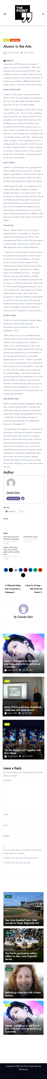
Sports (8, 896)
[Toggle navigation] (5, 14)
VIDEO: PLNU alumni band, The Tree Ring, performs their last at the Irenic (11, 550)
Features (9, 969)
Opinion (9, 933)
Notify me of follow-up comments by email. (22, 858)
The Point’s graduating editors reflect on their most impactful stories (21, 956)
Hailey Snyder (13, 670)
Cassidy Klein (15, 52)
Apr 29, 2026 (27, 670)
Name (6, 814)
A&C (6, 40)
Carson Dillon (13, 713)
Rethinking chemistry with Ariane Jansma (23, 994)
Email (6, 825)
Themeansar (23, 1069)
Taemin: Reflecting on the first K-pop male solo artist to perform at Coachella (22, 664)
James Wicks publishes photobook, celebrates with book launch (23, 708)
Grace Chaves (13, 756)
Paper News (34, 1066)
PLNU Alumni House (30, 537)
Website (6, 836)
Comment (7, 780)
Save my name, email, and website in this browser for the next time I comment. (22, 851)
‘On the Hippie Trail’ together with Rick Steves (22, 751)
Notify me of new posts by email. (18, 862)
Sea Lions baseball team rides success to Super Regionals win (22, 921)
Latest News (15, 40)
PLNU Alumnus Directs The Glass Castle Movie (11, 538)
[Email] (23, 498)
